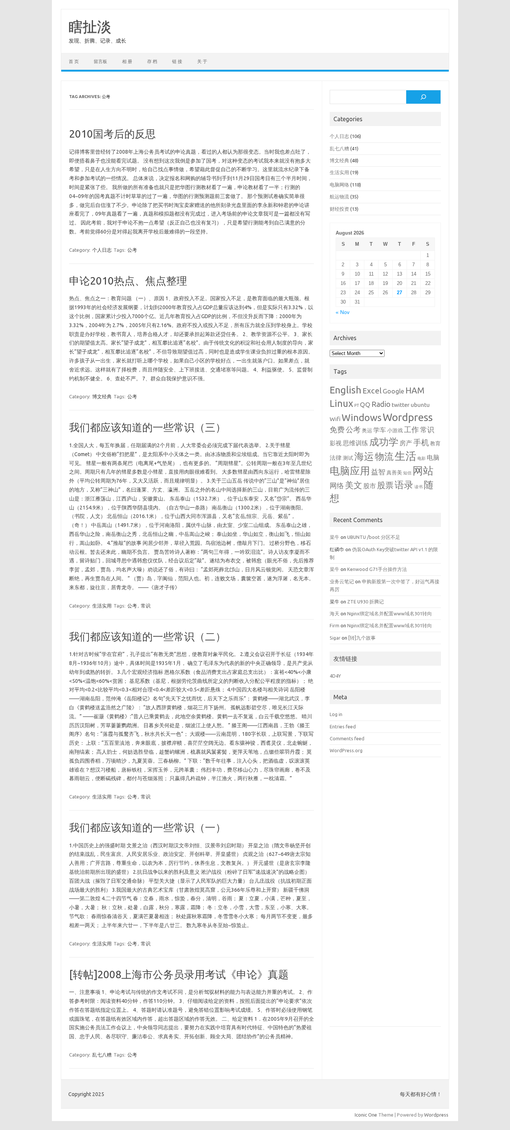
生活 (405, 456)
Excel (372, 390)
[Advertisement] (385, 897)
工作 (411, 430)
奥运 (367, 430)
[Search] (423, 97)
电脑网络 (339, 184)
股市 (369, 485)
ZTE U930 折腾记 (365, 601)
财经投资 (339, 208)
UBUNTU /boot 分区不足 (373, 537)
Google (393, 391)
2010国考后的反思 (112, 133)
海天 (334, 613)
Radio (381, 404)
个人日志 (102, 249)
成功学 (383, 441)
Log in (336, 714)
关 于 (202, 61)
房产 (405, 442)
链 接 (177, 61)
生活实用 (102, 605)
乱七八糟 (102, 1054)
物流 (384, 456)
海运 (364, 456)
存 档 (152, 61)
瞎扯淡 (90, 26)
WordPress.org (346, 750)
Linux (341, 403)
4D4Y (335, 675)
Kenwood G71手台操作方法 (377, 569)
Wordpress (408, 417)
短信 (407, 473)
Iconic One (366, 1114)
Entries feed (343, 726)
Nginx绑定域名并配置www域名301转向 (389, 613)
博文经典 (102, 396)
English (345, 389)
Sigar (335, 637)
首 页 (74, 61)
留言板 (100, 61)
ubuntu (420, 404)
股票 (385, 485)
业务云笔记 (342, 581)
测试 (348, 458)
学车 (379, 429)
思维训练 (355, 442)
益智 (378, 472)
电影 (421, 458)
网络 (337, 486)
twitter (401, 404)
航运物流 (339, 196)
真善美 (394, 472)
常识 (145, 605)
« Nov (342, 312)
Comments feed (347, 738)
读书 (418, 486)
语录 (404, 485)
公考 (132, 249)
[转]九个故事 (362, 637)
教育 (435, 443)
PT (356, 405)
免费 (337, 430)
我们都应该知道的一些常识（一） (147, 827)
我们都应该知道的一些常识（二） (147, 636)
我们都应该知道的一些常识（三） (147, 427)
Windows (362, 417)
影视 (336, 443)
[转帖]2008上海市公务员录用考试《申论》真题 (179, 974)
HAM (415, 390)
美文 (353, 485)
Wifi (335, 418)
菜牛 (334, 537)
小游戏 (395, 430)
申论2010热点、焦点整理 (128, 280)
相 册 (127, 61)
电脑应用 (350, 470)
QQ (365, 404)
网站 (423, 470)
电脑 (433, 457)
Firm (334, 625)
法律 (336, 457)
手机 (421, 442)
